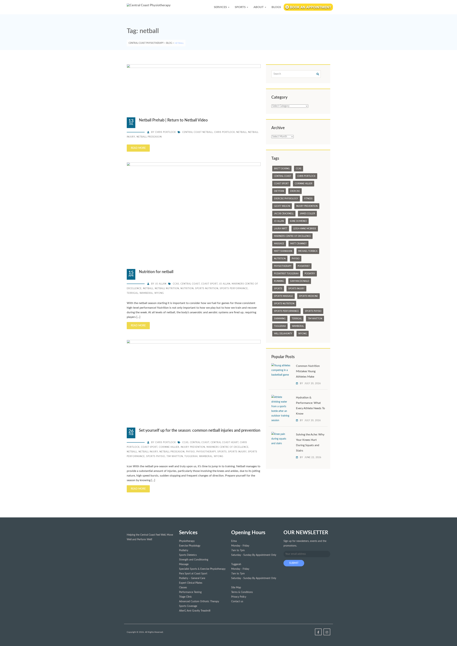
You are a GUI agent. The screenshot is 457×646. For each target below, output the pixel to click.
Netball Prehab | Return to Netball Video (173, 120)
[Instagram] (326, 631)
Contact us (237, 601)
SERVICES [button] (221, 7)
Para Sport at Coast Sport (193, 573)
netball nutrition (167, 288)
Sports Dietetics (188, 555)
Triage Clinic (185, 597)
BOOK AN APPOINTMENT (310, 7)
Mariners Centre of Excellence (227, 447)
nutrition (187, 288)
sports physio (155, 456)
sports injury (237, 452)
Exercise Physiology (286, 199)
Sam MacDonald (299, 281)
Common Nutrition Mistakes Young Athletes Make (308, 371)
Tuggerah (191, 456)
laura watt (280, 229)
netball (241, 132)
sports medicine (308, 296)
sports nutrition (206, 288)
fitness (308, 199)
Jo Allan (160, 284)
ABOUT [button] (258, 7)
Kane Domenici (298, 221)
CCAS (176, 284)
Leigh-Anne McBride (304, 229)
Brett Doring (282, 169)
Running (279, 281)
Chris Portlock (165, 132)
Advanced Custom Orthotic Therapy (199, 601)
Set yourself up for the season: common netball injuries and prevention (199, 430)
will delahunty (283, 334)
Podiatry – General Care (192, 578)
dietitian (279, 191)
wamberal (146, 293)
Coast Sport (209, 284)
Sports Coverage (188, 606)
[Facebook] (318, 631)
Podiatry (310, 274)
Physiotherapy (206, 452)
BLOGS (276, 7)
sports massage (283, 296)
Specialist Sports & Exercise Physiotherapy (202, 569)
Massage (279, 244)
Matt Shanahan (283, 251)
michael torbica (307, 251)
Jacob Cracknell (284, 214)
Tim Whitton (175, 456)
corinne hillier (169, 447)
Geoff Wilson (282, 206)
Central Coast (190, 284)
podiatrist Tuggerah (286, 274)
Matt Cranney (298, 244)
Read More (138, 148)
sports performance (234, 288)
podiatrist (304, 266)
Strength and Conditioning (193, 559)
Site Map (236, 587)
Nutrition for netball (156, 272)
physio (190, 452)
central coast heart (224, 442)
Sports (222, 452)
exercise (295, 191)
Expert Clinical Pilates (190, 583)
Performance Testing (190, 592)
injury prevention (193, 447)
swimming (280, 319)
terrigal (132, 293)
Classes (183, 587)
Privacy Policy (238, 597)
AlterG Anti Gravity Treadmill (194, 611)
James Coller (307, 214)
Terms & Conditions (242, 592)
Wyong (159, 293)
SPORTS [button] (240, 7)
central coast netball (197, 132)
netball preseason (149, 137)
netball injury (148, 452)
